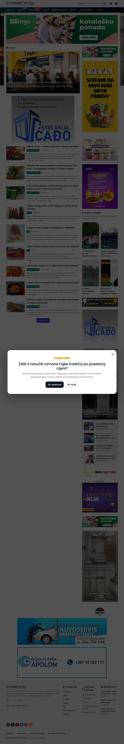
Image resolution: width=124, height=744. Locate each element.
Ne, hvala (72, 385)
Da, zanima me (54, 385)
